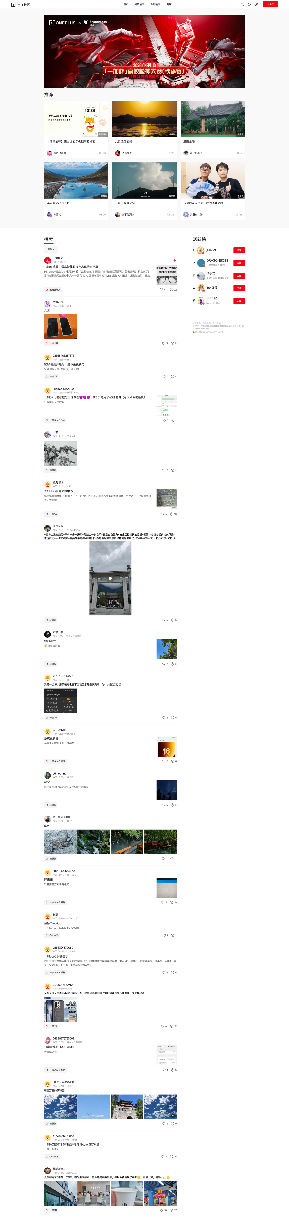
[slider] (97, 611)
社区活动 (103, 134)
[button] (256, 4)
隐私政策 (207, 323)
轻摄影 (172, 134)
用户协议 (217, 323)
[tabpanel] (110, 731)
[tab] (48, 240)
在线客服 (197, 323)
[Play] (110, 578)
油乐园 (240, 196)
